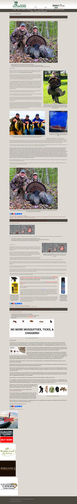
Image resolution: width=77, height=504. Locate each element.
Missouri (21, 305)
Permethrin (15, 82)
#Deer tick (16, 306)
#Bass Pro (13, 306)
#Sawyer (22, 217)
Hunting (14, 9)
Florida (13, 305)
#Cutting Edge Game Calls (45, 216)
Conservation (29, 9)
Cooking (31, 11)
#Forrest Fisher (52, 216)
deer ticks (22, 409)
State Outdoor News (49, 9)
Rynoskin (19, 85)
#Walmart (29, 306)
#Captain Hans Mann (27, 216)
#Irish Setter (59, 216)
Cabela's (32, 306)
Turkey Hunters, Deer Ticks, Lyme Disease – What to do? (28, 220)
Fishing (18, 9)
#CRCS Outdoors (39, 216)
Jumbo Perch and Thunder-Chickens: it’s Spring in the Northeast (30, 17)
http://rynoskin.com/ (22, 403)
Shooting (23, 9)
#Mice (15, 409)
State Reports (27, 305)
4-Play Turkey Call (56, 152)
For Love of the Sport (59, 9)
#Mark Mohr (63, 216)
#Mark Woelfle (11, 217)
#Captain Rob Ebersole (33, 216)
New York (24, 305)
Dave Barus (17, 19)
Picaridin (30, 83)
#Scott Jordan (26, 217)
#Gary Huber (56, 216)
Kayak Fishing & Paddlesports (41, 11)
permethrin (33, 217)
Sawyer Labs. (25, 287)
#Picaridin (15, 217)
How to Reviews (41, 9)
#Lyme (19, 306)
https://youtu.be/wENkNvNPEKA (16, 390)
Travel (35, 9)
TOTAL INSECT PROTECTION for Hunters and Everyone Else (30, 309)
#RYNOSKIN (19, 217)
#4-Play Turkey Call (14, 216)
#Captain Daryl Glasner (21, 216)
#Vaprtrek (30, 217)
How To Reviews (17, 305)
